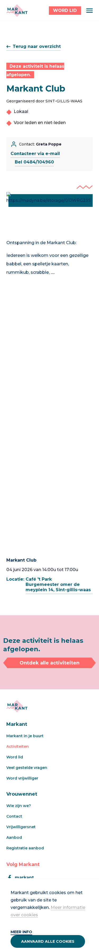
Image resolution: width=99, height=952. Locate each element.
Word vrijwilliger (22, 778)
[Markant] (16, 10)
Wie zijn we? (18, 805)
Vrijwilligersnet (21, 827)
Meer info (21, 932)
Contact (14, 816)
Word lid (14, 757)
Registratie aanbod (25, 848)
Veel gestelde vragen (26, 767)
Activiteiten (17, 746)
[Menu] (89, 10)
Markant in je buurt (25, 736)
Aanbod (14, 837)
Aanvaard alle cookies (47, 941)
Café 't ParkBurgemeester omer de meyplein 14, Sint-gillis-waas (58, 584)
